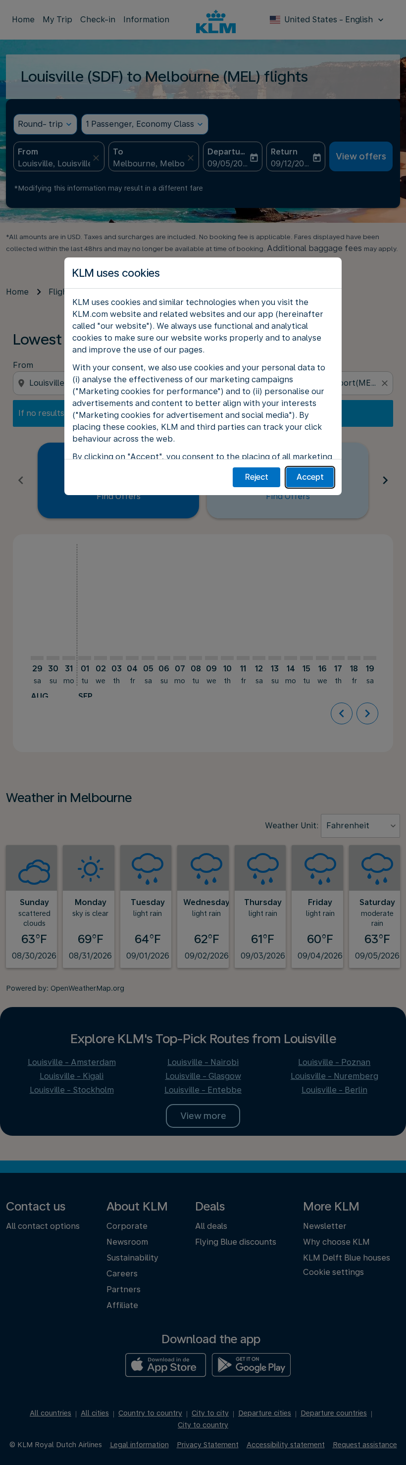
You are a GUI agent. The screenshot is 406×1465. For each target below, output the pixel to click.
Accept (310, 477)
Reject (256, 477)
